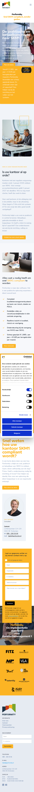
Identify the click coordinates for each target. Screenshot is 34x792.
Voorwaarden (7, 725)
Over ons (5, 721)
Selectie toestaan (17, 427)
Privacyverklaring (8, 727)
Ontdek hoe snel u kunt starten (14, 237)
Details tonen (23, 415)
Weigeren (17, 433)
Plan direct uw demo (10, 487)
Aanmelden (7, 746)
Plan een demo (9, 65)
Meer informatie (9, 346)
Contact (5, 723)
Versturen (10, 603)
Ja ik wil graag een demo (15, 560)
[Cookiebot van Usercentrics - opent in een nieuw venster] (24, 357)
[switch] (29, 395)
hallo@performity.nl (14, 536)
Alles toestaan (17, 421)
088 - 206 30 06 (12, 533)
